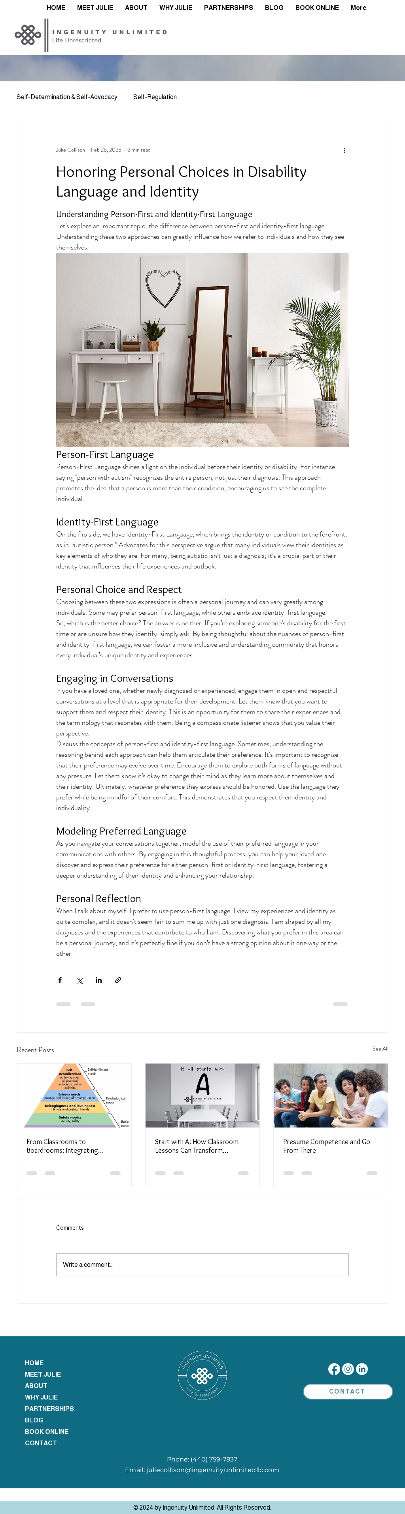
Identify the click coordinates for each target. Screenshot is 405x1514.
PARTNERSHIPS (49, 1408)
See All (380, 1048)
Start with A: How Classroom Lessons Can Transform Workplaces (196, 1146)
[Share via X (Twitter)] (79, 980)
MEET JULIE (43, 1374)
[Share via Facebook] (60, 980)
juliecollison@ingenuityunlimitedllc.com (212, 1470)
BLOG (34, 1420)
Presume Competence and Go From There (326, 1146)
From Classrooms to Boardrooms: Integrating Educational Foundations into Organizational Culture (68, 1146)
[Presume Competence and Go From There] (331, 1096)
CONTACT (41, 1443)
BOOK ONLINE (46, 1431)
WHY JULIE (41, 1397)
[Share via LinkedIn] (98, 980)
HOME (34, 1363)
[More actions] (344, 149)
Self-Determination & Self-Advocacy (67, 97)
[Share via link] (118, 980)
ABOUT (36, 1386)
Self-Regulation (155, 97)
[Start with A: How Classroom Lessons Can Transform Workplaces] (203, 1096)
